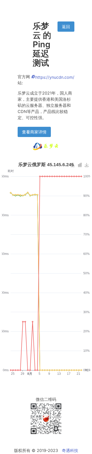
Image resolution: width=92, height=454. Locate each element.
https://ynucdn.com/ (54, 77)
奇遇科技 (70, 450)
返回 (66, 26)
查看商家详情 (34, 131)
